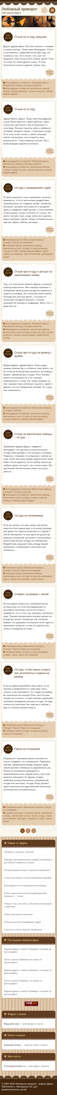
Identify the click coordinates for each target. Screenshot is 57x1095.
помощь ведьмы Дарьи (30, 251)
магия (34, 816)
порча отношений (32, 254)
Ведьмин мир (11, 1023)
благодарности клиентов (17, 88)
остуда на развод (39, 248)
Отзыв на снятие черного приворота (23, 929)
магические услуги (12, 248)
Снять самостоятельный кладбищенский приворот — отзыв (25, 894)
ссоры (41, 818)
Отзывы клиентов (33, 85)
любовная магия (13, 245)
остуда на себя (18, 170)
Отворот (7, 242)
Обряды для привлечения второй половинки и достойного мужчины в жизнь (28, 861)
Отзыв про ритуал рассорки (18, 914)
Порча (16, 570)
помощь (7, 500)
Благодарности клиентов (18, 83)
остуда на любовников (41, 576)
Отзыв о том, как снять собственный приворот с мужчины (28, 905)
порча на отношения (13, 254)
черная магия (37, 579)
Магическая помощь (13, 85)
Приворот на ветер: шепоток (19, 852)
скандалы (32, 818)
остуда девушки (19, 91)
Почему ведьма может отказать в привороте (27, 870)
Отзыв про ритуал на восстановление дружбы (28, 877)
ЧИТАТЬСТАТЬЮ (50, 72)
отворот (7, 655)
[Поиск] (44, 10)
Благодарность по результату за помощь (25, 885)
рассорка (22, 818)
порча (45, 251)
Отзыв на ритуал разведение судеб (22, 922)
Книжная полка (12, 1045)
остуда (6, 91)
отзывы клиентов (36, 91)
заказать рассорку (14, 813)
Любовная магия (40, 83)
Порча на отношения (23, 242)
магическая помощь (40, 88)
